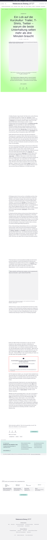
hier (17, 428)
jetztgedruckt (11, 436)
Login (45, 3)
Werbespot (12, 120)
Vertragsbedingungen (13, 530)
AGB (8, 524)
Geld (27, 6)
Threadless (17, 230)
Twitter (10, 396)
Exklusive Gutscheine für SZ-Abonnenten (13, 481)
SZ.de (14, 0)
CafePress (12, 230)
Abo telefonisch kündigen (29, 524)
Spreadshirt (23, 230)
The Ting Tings (24, 129)
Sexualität (15, 6)
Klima (19, 6)
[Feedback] (23, 87)
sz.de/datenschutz (13, 370)
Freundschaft (38, 6)
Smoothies (32, 262)
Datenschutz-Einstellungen (20, 524)
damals (17, 436)
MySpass (24, 202)
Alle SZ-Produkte (30, 0)
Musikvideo (24, 153)
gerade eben (30, 151)
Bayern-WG (24, 209)
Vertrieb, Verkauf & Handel (38, 447)
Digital (22, 6)
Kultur (29, 163)
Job (24, 6)
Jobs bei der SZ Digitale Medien (35, 454)
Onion (19, 351)
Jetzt (23, 0)
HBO (33, 383)
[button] (23, 42)
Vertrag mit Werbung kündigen (32, 530)
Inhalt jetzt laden (23, 366)
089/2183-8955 (36, 524)
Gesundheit (43, 6)
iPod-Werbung (33, 130)
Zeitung (17, 0)
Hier (32, 396)
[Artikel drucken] (27, 87)
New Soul (29, 117)
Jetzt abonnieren (41, 3)
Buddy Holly (11, 156)
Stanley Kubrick (24, 389)
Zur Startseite (34, 431)
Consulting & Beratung (24, 444)
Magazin (20, 0)
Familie (33, 6)
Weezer (17, 154)
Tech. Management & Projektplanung (26, 447)
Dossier (26, 0)
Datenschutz (13, 524)
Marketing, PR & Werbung (38, 444)
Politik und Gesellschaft (6, 6)
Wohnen (30, 6)
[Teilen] (20, 87)
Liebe (12, 6)
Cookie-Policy (25, 530)
